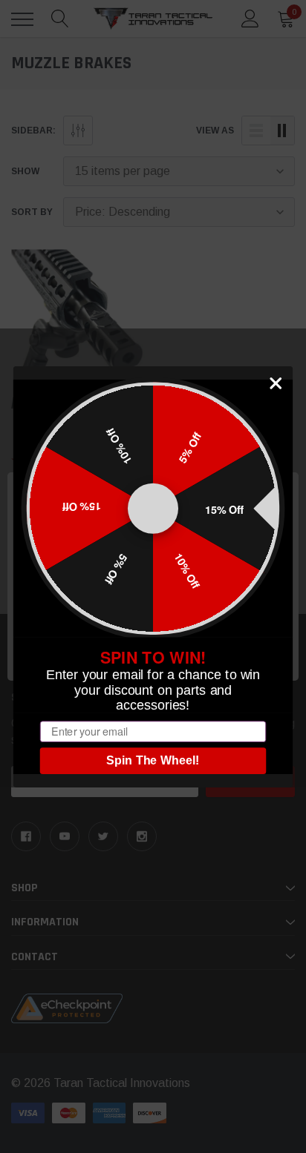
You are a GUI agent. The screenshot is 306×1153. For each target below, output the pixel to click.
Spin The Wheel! (152, 760)
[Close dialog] (275, 382)
